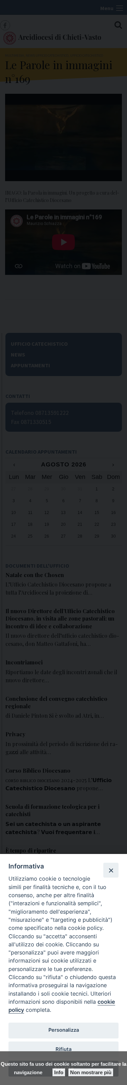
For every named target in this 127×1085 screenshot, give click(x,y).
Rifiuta (63, 1049)
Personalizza (63, 1030)
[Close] (110, 870)
